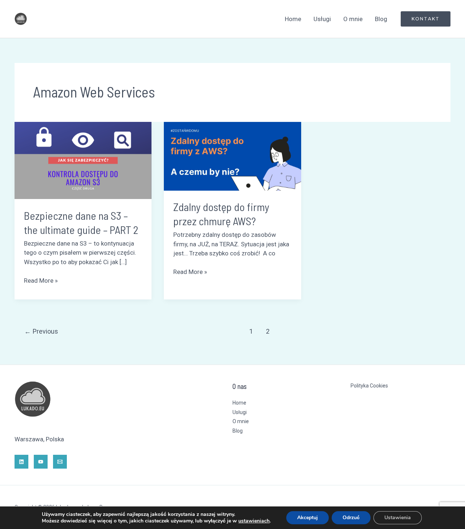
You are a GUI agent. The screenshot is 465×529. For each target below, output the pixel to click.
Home (293, 19)
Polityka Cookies (369, 386)
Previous (41, 331)
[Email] (60, 462)
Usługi (322, 19)
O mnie (353, 19)
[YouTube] (41, 462)
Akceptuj (307, 517)
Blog (381, 19)
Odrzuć (351, 517)
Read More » (41, 280)
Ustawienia (397, 517)
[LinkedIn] (21, 462)
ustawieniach (254, 521)
